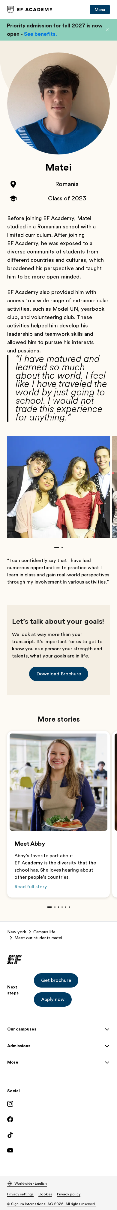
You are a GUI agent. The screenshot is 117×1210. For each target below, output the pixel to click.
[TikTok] (58, 1135)
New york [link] (16, 931)
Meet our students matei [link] (38, 937)
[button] (107, 29)
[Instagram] (58, 1104)
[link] (30, 9)
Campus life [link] (44, 931)
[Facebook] (58, 1119)
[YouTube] (58, 1150)
